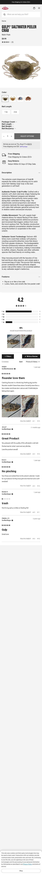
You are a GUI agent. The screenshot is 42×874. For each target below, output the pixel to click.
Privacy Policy (27, 864)
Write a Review (33, 356)
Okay (21, 871)
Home (4, 21)
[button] (7, 42)
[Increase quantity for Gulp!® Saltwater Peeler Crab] (11, 136)
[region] (21, 341)
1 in (6, 112)
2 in (15, 112)
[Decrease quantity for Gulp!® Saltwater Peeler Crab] (4, 136)
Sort (21, 362)
